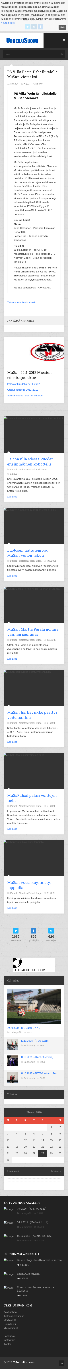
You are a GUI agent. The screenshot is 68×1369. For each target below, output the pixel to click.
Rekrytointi (10, 1323)
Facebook (9, 1335)
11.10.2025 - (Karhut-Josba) (37, 1057)
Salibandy (29, 1045)
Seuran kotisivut (34, 395)
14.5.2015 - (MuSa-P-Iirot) (32, 1222)
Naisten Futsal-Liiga (30, 560)
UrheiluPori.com (24, 1362)
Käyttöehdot (10, 1311)
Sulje (62, 27)
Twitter (7, 1343)
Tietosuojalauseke (14, 1315)
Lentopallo (26, 1240)
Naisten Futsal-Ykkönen (33, 469)
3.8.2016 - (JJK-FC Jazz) (31, 1208)
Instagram (9, 1339)
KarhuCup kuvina (28, 1273)
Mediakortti (10, 1319)
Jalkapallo (16, 1032)
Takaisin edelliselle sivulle (21, 302)
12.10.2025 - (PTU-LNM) (35, 1040)
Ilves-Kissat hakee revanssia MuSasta (35, 1289)
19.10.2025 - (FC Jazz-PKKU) (24, 1027)
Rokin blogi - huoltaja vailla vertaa (39, 1260)
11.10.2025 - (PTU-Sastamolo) (39, 1073)
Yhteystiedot (11, 1327)
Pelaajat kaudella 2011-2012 (23, 383)
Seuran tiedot (15, 395)
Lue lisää (12, 496)
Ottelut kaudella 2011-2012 (22, 389)
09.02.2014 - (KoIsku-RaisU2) (34, 1236)
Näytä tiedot (8, 22)
